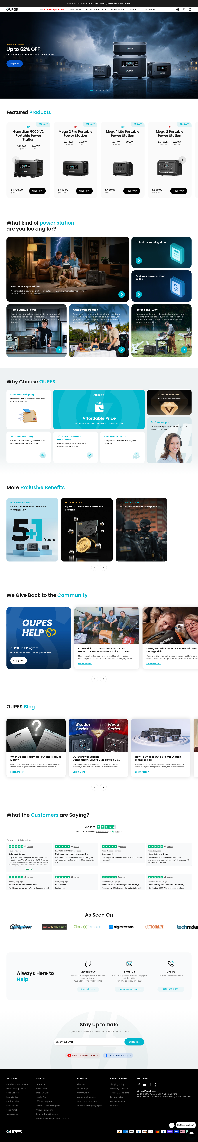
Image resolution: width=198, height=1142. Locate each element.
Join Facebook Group (118, 1055)
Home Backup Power (16, 305)
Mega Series (12, 1097)
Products (74, 9)
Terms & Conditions (119, 1093)
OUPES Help (82, 1089)
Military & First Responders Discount (52, 1118)
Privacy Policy (116, 1097)
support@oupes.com (128, 989)
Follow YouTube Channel (83, 1055)
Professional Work (139, 305)
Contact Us (41, 1084)
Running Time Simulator (47, 1114)
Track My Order (43, 1093)
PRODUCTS (11, 1079)
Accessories (12, 1114)
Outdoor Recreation (78, 305)
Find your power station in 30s (145, 271)
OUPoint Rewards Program (48, 1106)
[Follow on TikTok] (150, 1085)
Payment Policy (117, 1101)
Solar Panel (11, 1110)
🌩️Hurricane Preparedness (52, 9)
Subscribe (134, 1041)
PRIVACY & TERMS (118, 1079)
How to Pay (41, 1097)
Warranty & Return (119, 1089)
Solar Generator (13, 1093)
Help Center (41, 1089)
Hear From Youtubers (87, 1101)
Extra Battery (12, 1106)
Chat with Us (87, 989)
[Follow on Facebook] (139, 1085)
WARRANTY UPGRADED (16, 499)
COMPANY (82, 1079)
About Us (81, 1084)
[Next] (157, 3)
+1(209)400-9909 (169, 989)
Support (148, 9)
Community (83, 1093)
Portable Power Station (17, 1084)
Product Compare (44, 1110)
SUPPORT (40, 1079)
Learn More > (85, 663)
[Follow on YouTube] (144, 1085)
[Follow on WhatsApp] (155, 1085)
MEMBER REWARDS (69, 499)
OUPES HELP (116, 9)
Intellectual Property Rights (89, 1106)
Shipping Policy (117, 1084)
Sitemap (114, 1106)
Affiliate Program (44, 1101)
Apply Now (18, 660)
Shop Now (15, 63)
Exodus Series (12, 1101)
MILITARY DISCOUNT (125, 499)
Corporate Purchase (86, 1097)
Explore (133, 9)
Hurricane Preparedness (17, 238)
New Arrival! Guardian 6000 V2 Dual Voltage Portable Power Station (99, 3)
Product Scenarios (94, 9)
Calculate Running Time (142, 238)
